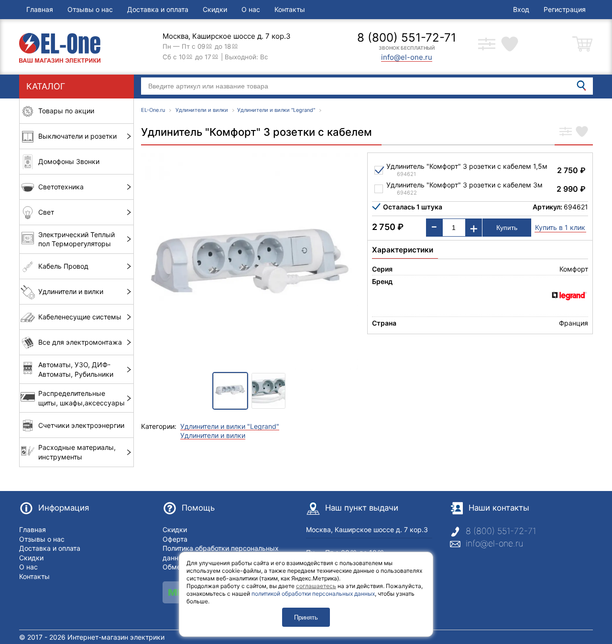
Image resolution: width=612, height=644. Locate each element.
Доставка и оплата (157, 9)
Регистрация (565, 9)
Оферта (175, 539)
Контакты (289, 9)
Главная (39, 9)
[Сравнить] (565, 132)
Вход (521, 9)
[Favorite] (582, 132)
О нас (250, 9)
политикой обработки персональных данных (313, 593)
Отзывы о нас (90, 9)
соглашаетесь (316, 585)
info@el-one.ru (494, 543)
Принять (306, 617)
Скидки (215, 9)
